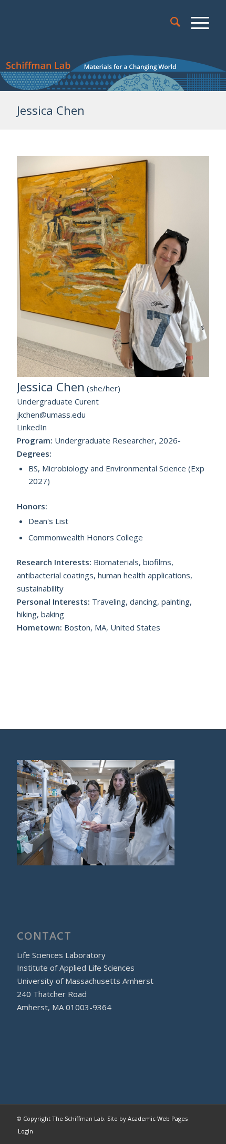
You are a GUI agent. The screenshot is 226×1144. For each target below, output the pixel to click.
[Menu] (194, 22)
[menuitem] (170, 22)
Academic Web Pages (158, 1118)
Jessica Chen (51, 110)
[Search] (170, 22)
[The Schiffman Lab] (93, 22)
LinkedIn (32, 427)
